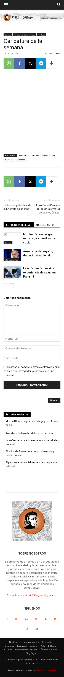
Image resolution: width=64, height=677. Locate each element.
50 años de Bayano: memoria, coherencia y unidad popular (30, 453)
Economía (47, 642)
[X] (30, 63)
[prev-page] (6, 285)
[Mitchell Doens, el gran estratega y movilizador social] (12, 238)
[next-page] (11, 285)
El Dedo (8, 649)
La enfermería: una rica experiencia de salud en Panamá (39, 272)
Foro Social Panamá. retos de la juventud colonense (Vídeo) (48, 209)
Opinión (8, 35)
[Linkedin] (26, 619)
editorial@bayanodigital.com (40, 595)
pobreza (21, 159)
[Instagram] (16, 619)
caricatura (23, 155)
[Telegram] (41, 63)
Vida (43, 645)
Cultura (33, 645)
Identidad (21, 645)
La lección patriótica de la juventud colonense (17, 207)
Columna (9, 645)
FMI (53, 155)
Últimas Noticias (49, 649)
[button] (6, 5)
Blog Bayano (32, 653)
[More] (51, 63)
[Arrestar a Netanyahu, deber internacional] (12, 255)
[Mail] (35, 619)
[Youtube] (36, 629)
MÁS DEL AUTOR (45, 225)
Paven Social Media (46, 670)
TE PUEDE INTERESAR (18, 225)
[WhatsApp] (9, 63)
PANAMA (9, 159)
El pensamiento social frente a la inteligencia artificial (31, 464)
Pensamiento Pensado (26, 649)
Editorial (52, 645)
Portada (41, 35)
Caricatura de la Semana (24, 35)
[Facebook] (19, 63)
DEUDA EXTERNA (40, 155)
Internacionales (11, 260)
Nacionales (14, 642)
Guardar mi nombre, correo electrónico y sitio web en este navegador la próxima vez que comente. (32, 370)
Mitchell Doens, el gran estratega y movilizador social (39, 238)
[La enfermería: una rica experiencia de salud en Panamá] (12, 272)
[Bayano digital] (32, 17)
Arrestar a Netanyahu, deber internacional (29, 433)
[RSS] (45, 619)
